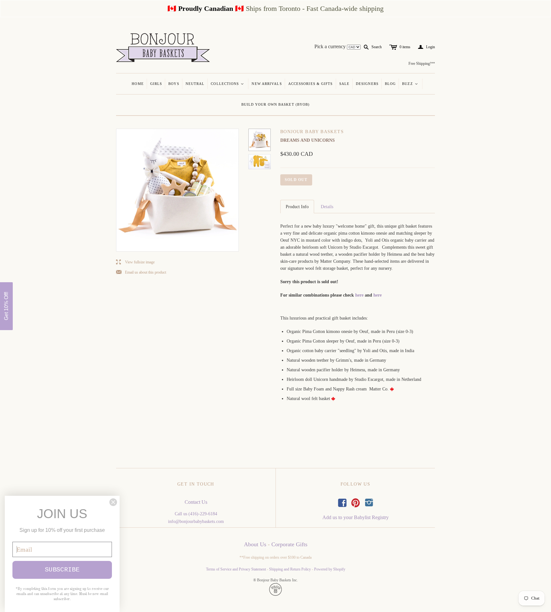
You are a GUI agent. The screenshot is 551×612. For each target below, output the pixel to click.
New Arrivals (267, 84)
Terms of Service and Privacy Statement (236, 569)
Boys (173, 84)
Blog (390, 84)
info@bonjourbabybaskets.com (196, 521)
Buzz (410, 84)
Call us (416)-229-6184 (196, 513)
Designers (367, 84)
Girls (156, 84)
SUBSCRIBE (62, 569)
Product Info (297, 206)
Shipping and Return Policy (290, 569)
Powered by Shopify (329, 569)
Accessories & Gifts (310, 84)
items (405, 47)
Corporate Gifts (289, 544)
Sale (344, 84)
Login (426, 47)
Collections (227, 84)
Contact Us (196, 502)
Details (327, 206)
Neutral (195, 84)
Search (376, 47)
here (359, 295)
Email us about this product (141, 272)
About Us (255, 544)
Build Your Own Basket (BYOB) (275, 104)
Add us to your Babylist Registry (355, 517)
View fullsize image (135, 262)
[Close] (113, 502)
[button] (6, 306)
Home (137, 84)
